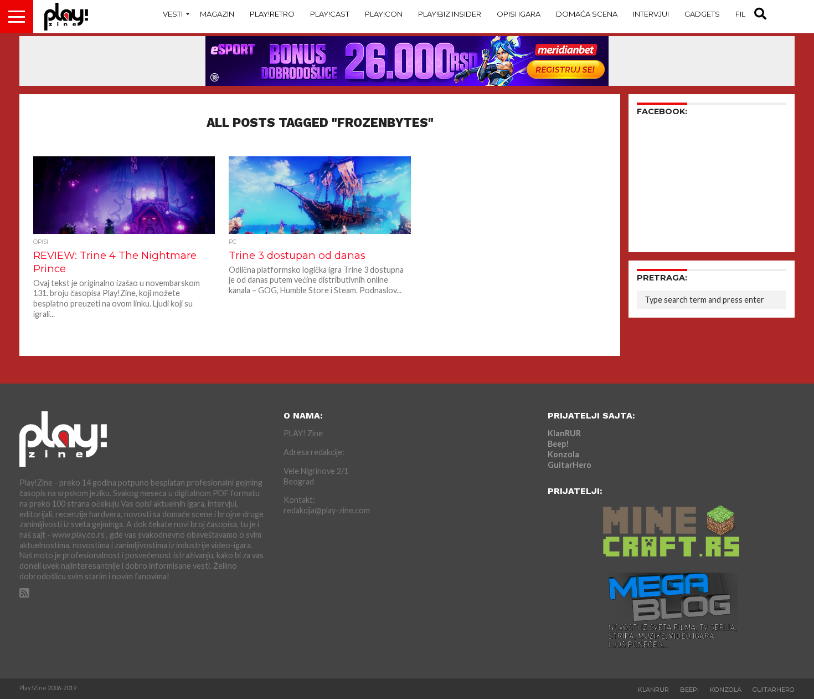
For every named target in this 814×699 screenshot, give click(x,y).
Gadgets (702, 13)
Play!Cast (329, 13)
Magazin (217, 13)
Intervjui (651, 13)
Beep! (558, 443)
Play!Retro (272, 13)
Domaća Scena (586, 13)
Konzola (563, 454)
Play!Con (384, 13)
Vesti (173, 13)
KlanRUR (564, 433)
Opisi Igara (518, 13)
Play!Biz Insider (449, 13)
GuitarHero (569, 465)
